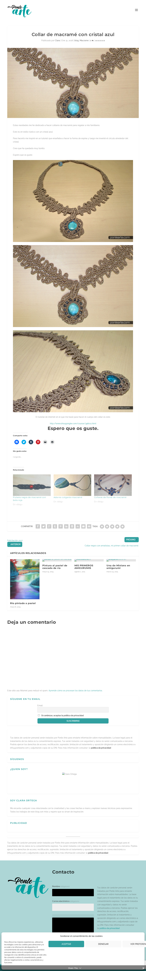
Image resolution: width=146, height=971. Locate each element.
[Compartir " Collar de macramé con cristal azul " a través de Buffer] (72, 526)
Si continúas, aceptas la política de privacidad (62, 715)
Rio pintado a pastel (23, 603)
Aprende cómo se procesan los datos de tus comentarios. (76, 690)
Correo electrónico (65, 901)
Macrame (84, 40)
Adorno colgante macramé (68, 497)
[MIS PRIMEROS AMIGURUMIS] (89, 560)
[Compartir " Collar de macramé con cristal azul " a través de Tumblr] (55, 526)
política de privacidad (101, 748)
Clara (57, 40)
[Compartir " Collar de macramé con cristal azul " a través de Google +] (49, 526)
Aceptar (66, 944)
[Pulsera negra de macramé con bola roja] (32, 485)
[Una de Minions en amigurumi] (121, 560)
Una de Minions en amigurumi (118, 566)
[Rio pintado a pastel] (24, 579)
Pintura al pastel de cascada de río (54, 566)
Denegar (103, 944)
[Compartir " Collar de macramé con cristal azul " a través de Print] (89, 526)
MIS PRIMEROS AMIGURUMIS (83, 566)
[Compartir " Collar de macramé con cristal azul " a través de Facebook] (38, 526)
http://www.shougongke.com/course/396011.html (73, 423)
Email (40, 705)
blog (76, 40)
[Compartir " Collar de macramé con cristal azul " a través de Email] (83, 526)
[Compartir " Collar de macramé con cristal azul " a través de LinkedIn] (66, 526)
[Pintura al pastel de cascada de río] (57, 560)
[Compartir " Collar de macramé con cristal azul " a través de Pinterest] (60, 526)
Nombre (61, 886)
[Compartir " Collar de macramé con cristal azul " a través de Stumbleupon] (78, 526)
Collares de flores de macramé (110, 497)
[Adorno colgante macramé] (72, 485)
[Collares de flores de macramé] (113, 485)
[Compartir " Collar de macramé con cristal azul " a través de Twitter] (43, 526)
